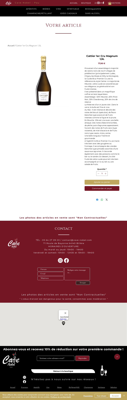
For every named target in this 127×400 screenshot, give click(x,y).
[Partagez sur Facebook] (97, 199)
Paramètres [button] (88, 396)
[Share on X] (106, 199)
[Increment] (105, 173)
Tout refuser (101, 396)
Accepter (115, 396)
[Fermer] (124, 396)
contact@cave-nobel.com (77, 240)
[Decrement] (98, 173)
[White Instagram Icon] (98, 2)
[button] (109, 3)
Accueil (11, 45)
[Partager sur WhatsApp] (101, 199)
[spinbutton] (102, 173)
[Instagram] (60, 260)
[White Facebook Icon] (103, 2)
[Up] (117, 357)
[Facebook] (66, 260)
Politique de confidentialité (60, 397)
